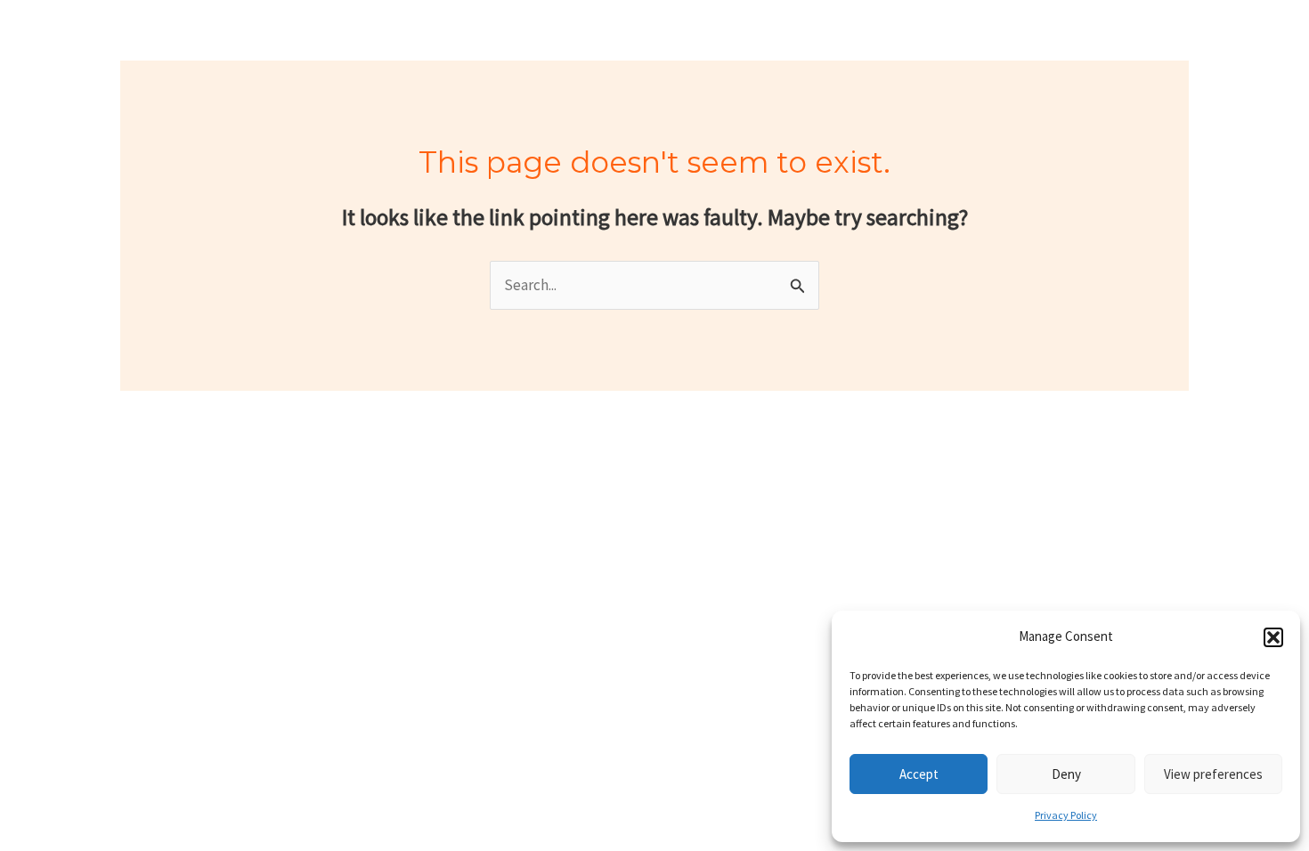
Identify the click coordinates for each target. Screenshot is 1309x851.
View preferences (1213, 774)
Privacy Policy (1066, 815)
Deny (1066, 774)
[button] (1273, 637)
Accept (919, 774)
